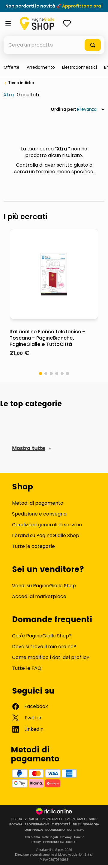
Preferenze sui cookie (59, 841)
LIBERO (16, 819)
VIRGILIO (31, 819)
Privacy (66, 837)
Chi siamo (32, 837)
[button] (40, 373)
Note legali (50, 837)
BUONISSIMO (55, 829)
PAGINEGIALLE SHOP (81, 819)
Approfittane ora (81, 6)
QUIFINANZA (34, 829)
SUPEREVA (75, 829)
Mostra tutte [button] (28, 448)
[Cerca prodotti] (93, 45)
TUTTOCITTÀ (61, 824)
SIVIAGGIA (91, 824)
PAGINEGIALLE (51, 819)
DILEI (77, 824)
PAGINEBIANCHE (37, 824)
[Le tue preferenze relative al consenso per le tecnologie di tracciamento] (97, 854)
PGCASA (15, 824)
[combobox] (54, 45)
